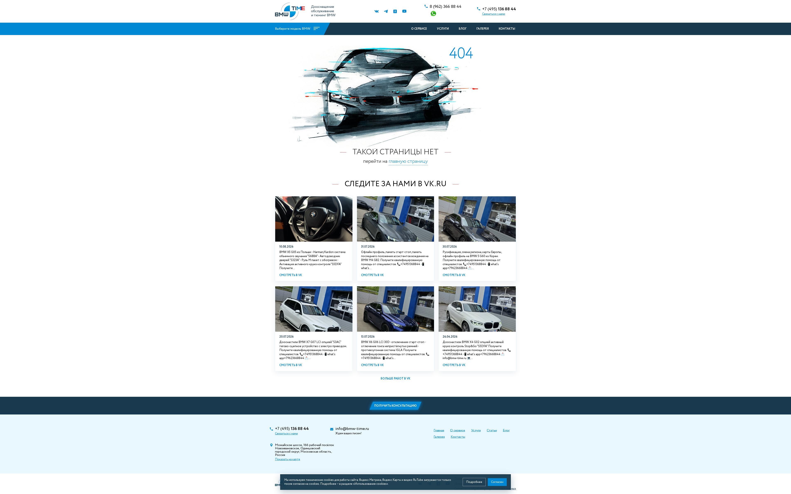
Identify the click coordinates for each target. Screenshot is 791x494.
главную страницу (408, 161)
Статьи (492, 430)
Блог (463, 29)
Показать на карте (287, 459)
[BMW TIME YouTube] (404, 11)
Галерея (482, 29)
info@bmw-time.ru (352, 429)
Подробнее (474, 482)
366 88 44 (445, 7)
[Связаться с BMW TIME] (434, 14)
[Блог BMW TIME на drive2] (395, 11)
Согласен (497, 482)
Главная (439, 430)
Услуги (443, 29)
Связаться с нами (493, 14)
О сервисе (419, 29)
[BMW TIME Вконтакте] (376, 11)
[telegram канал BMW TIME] (385, 11)
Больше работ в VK (395, 378)
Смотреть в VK (290, 275)
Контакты (507, 29)
